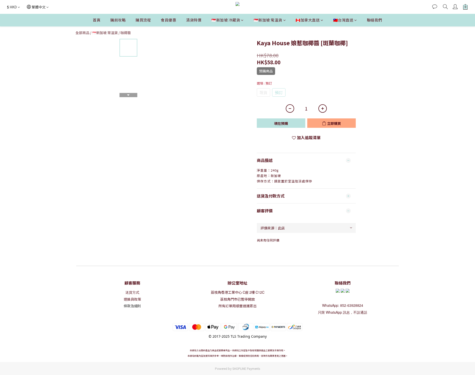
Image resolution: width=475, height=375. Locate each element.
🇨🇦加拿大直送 (308, 19)
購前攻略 (118, 19)
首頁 (96, 19)
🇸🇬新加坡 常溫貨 (268, 19)
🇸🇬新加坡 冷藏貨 (225, 19)
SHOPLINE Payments (246, 368)
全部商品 (82, 32)
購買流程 (143, 19)
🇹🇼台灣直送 (343, 19)
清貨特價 (193, 19)
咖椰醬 (125, 32)
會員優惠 (168, 19)
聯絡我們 (374, 19)
